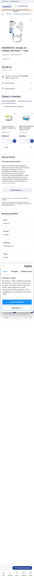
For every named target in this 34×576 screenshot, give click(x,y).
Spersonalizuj (16, 308)
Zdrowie (8, 14)
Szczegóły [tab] (14, 271)
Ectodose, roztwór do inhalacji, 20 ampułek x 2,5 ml (9, 128)
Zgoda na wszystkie (17, 302)
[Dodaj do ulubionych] (30, 20)
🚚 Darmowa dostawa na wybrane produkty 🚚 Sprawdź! (16, 10)
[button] (20, 55)
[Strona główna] (2, 14)
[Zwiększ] (9, 568)
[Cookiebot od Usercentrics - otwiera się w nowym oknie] (24, 266)
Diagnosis (10, 198)
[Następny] (30, 147)
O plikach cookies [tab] (26, 271)
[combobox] (23, 6)
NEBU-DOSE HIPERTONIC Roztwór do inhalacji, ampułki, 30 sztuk (26, 128)
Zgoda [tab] (5, 271)
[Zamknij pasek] (31, 10)
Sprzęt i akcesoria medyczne (22, 14)
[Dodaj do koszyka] (14, 141)
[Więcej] (30, 88)
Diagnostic (6, 223)
